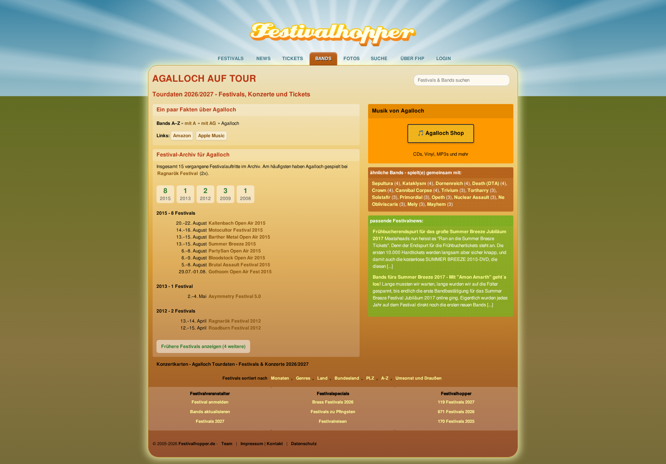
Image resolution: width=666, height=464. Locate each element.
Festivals (231, 58)
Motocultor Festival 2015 (236, 230)
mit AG (208, 123)
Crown (379, 190)
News (263, 58)
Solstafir (381, 197)
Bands (323, 58)
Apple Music (211, 135)
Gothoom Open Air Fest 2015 (240, 271)
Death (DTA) (485, 183)
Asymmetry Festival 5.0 (235, 296)
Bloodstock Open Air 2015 (237, 258)
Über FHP (412, 58)
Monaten (280, 378)
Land (322, 378)
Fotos (351, 58)
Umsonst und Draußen (418, 378)
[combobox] (462, 80)
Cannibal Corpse (413, 190)
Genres (303, 378)
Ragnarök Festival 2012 (235, 321)
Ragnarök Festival (177, 173)
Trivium (449, 190)
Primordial (411, 197)
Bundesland (347, 378)
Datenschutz (304, 444)
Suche (379, 58)
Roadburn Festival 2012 (235, 328)
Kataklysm (414, 183)
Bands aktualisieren (210, 412)
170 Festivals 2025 (456, 421)
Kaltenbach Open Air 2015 (237, 223)
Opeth (438, 197)
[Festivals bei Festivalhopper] (333, 26)
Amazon (182, 135)
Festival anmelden (210, 402)
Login (443, 58)
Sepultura (382, 183)
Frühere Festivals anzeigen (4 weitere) (203, 346)
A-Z (384, 378)
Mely (412, 204)
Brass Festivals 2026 (332, 402)
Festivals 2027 (210, 421)
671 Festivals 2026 (456, 412)
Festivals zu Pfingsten (333, 412)
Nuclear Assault (471, 197)
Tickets (292, 58)
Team (226, 444)
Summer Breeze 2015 (232, 244)
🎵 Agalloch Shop (440, 133)
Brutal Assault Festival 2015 (239, 264)
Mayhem (436, 204)
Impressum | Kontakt (261, 444)
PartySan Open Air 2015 (235, 251)
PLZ (370, 378)
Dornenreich (449, 183)
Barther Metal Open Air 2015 (239, 237)
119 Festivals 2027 (456, 402)
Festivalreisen (333, 421)
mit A (190, 123)
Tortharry (478, 190)
